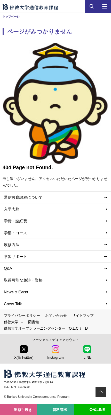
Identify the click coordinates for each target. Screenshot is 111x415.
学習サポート (15, 256)
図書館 (33, 322)
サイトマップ (83, 315)
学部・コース (15, 233)
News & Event (16, 292)
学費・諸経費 (15, 221)
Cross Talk (13, 304)
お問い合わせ (56, 315)
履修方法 (11, 244)
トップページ (11, 16)
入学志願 (11, 209)
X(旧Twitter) (24, 357)
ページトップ (101, 392)
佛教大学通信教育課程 (30, 7)
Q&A (8, 268)
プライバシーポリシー (22, 315)
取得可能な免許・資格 (23, 280)
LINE (87, 357)
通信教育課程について (23, 197)
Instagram (55, 357)
